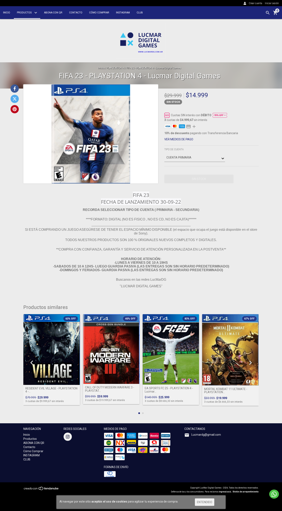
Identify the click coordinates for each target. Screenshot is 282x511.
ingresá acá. (225, 492)
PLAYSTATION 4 (115, 68)
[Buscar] (267, 12)
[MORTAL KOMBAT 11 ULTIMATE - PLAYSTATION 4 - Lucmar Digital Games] (230, 349)
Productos (24, 12)
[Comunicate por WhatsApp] (274, 494)
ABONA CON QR (53, 12)
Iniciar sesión (272, 3)
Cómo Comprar (99, 12)
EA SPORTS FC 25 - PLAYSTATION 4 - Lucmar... (169, 390)
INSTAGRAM (123, 12)
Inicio (6, 12)
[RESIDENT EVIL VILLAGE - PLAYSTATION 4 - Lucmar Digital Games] (51, 349)
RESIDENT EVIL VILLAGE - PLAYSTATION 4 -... (51, 390)
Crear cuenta (255, 3)
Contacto (75, 12)
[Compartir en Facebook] (15, 88)
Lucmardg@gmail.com (206, 434)
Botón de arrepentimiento (246, 492)
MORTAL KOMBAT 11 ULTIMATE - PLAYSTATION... (225, 391)
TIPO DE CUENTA (174, 149)
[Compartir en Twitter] (15, 99)
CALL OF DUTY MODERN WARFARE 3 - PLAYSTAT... (109, 389)
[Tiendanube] (41, 490)
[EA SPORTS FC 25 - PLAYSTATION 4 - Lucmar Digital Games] (171, 349)
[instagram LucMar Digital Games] (68, 437)
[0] (275, 14)
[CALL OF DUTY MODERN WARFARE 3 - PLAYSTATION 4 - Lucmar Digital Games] (111, 349)
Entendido (204, 502)
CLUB (140, 12)
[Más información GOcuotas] (220, 115)
